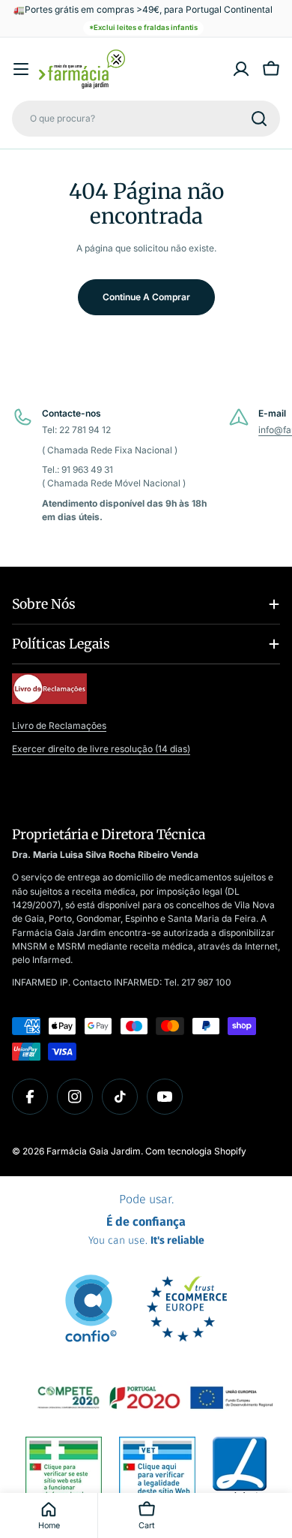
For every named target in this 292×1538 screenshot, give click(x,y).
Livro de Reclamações (59, 725)
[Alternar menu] (21, 69)
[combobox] (146, 119)
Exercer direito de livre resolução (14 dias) (101, 748)
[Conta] (241, 69)
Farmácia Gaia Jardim (93, 1151)
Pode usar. (146, 1219)
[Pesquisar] (259, 119)
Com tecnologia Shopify (195, 1151)
